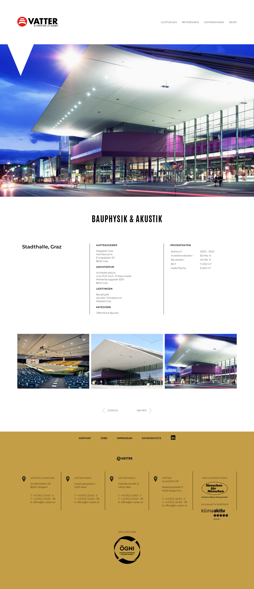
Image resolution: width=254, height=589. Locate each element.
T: (31, 495)
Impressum (124, 438)
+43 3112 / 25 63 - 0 (43, 495)
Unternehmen (214, 22)
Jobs (104, 438)
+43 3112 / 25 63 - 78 (44, 498)
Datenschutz (151, 438)
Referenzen (190, 22)
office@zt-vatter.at (44, 502)
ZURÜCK (113, 410)
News (233, 22)
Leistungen (169, 22)
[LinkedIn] (173, 437)
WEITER (141, 410)
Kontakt (85, 438)
